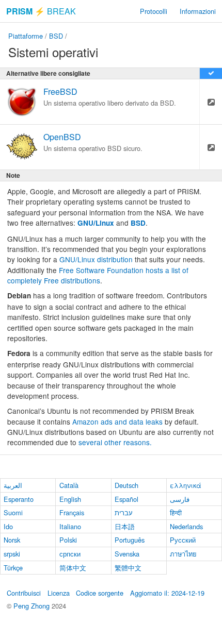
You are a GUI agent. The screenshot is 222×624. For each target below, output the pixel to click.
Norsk (12, 540)
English (70, 499)
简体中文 (72, 567)
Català (68, 485)
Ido (8, 526)
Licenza (58, 593)
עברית (124, 512)
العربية (13, 485)
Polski (68, 540)
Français (71, 512)
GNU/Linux (95, 223)
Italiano (70, 526)
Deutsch (126, 485)
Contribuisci (24, 593)
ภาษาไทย (183, 554)
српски (70, 554)
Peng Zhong (32, 606)
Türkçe (13, 567)
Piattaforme (25, 36)
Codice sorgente (99, 593)
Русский (183, 540)
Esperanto (19, 499)
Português (130, 540)
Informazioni (198, 11)
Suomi (13, 512)
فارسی (179, 499)
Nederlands (186, 526)
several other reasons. (115, 442)
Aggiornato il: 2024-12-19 (167, 593)
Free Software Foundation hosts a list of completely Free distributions (97, 275)
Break (41, 11)
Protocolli (153, 11)
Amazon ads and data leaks (117, 421)
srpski (12, 554)
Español (126, 499)
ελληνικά (185, 485)
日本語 (125, 526)
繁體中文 (128, 567)
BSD (56, 36)
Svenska (127, 554)
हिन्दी (176, 512)
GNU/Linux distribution (96, 259)
